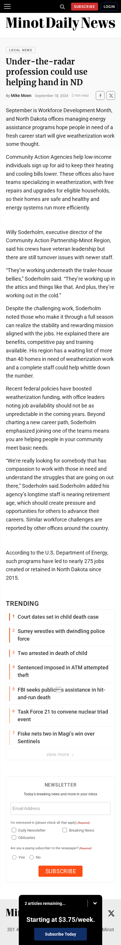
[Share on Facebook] (100, 96)
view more (58, 754)
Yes (21, 857)
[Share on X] (110, 96)
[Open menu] (7, 6)
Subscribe (84, 7)
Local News (20, 50)
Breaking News (81, 830)
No (38, 857)
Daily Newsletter (32, 830)
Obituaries (26, 837)
